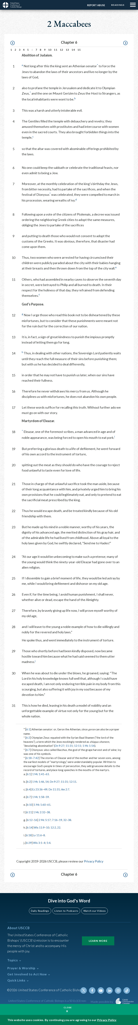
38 (48, 812)
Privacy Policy (93, 861)
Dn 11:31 (54, 789)
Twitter (83, 990)
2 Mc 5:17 (45, 820)
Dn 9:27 (59, 745)
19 (60, 820)
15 (79, 49)
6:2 (28, 737)
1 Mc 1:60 (40, 804)
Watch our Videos (94, 910)
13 (67, 49)
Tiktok (126, 990)
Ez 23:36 (37, 789)
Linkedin (109, 990)
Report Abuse (96, 5)
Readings (117, 5)
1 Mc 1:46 (38, 781)
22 (58, 827)
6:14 (29, 827)
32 (64, 820)
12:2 (53, 827)
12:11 (77, 745)
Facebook (92, 990)
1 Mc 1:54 (88, 745)
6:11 (29, 812)
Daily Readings (40, 910)
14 (73, 49)
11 (55, 49)
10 (50, 49)
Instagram (118, 990)
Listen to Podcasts (66, 910)
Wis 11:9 (39, 827)
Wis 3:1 (37, 842)
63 (47, 774)
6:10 (29, 804)
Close (68, 1007)
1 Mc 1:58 (38, 797)
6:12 (30, 820)
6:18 (29, 757)
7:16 (55, 820)
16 (35, 820)
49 (45, 789)
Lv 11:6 (37, 835)
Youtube (101, 990)
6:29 (29, 842)
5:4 (48, 842)
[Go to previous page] (14, 43)
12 (61, 49)
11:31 (69, 745)
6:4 (29, 789)
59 (47, 797)
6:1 (28, 729)
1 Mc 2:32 (39, 812)
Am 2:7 (65, 789)
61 (48, 804)
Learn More (98, 940)
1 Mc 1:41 (38, 774)
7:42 (36, 757)
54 (47, 781)
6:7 (28, 749)
